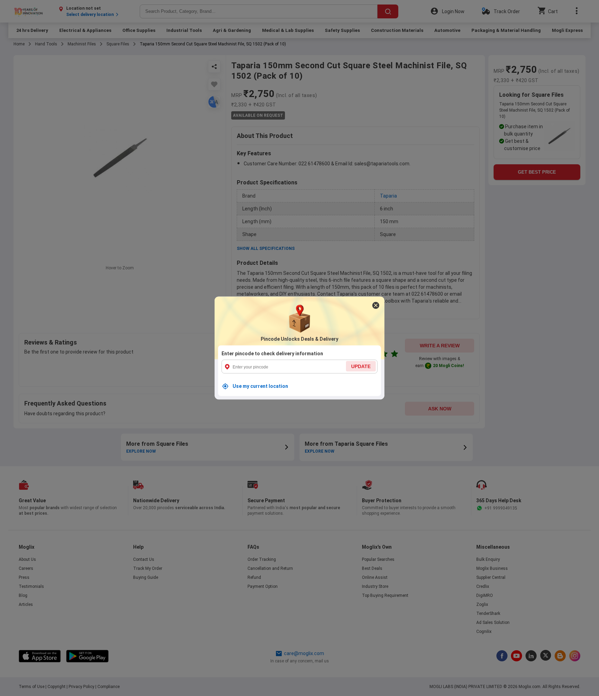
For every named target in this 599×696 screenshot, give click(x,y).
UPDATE (361, 366)
